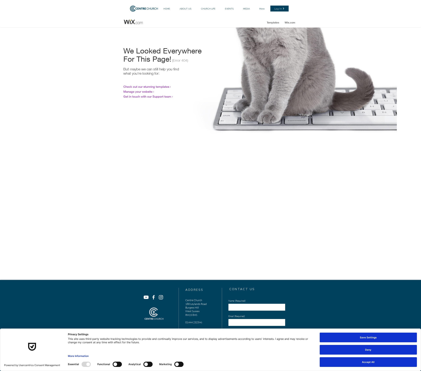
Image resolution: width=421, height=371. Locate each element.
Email (236, 316)
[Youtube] (146, 297)
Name (237, 300)
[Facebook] (153, 297)
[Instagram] (161, 297)
